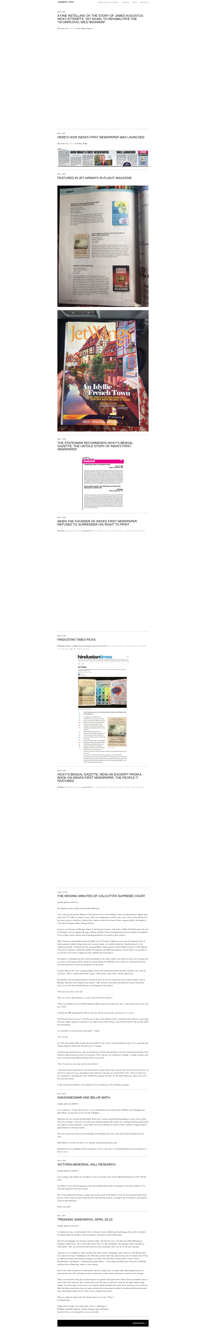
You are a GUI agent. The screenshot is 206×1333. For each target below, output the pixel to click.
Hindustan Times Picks (76, 639)
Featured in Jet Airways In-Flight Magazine (94, 178)
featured (72, 143)
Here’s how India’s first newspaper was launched (100, 137)
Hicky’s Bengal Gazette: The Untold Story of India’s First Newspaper (118, 530)
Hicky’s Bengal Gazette (108, 2)
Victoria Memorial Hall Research (86, 1164)
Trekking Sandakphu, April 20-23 (84, 1219)
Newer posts (139, 1323)
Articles (125, 2)
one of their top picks (81, 648)
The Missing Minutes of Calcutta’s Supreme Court (101, 896)
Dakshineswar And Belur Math (83, 1097)
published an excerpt (73, 530)
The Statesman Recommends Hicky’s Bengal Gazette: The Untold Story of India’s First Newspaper (95, 446)
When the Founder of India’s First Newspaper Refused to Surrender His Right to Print (97, 523)
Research (144, 2)
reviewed (72, 28)
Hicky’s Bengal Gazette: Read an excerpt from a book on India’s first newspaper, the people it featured (99, 778)
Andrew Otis (65, 2)
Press (134, 2)
